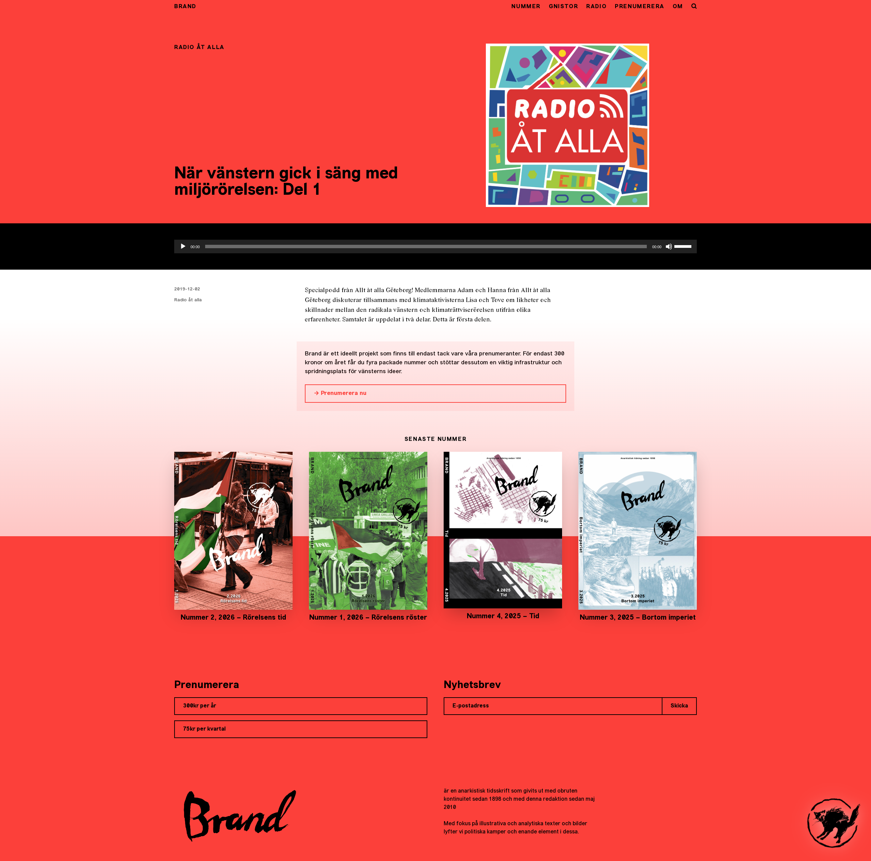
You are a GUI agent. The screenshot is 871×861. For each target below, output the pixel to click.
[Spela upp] (183, 246)
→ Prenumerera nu (340, 393)
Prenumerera (639, 7)
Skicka (679, 706)
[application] (435, 246)
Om (678, 7)
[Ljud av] (668, 246)
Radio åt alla (188, 300)
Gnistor (563, 7)
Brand (185, 7)
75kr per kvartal (204, 729)
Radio (596, 7)
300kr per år (199, 706)
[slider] (683, 246)
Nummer (526, 7)
